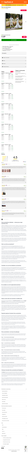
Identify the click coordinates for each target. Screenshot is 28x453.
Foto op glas (3, 410)
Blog (2, 429)
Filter (3, 162)
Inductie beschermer (4, 391)
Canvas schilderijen (4, 393)
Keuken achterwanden (5, 397)
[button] (14, 40)
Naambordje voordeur (5, 395)
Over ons (3, 431)
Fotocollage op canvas (5, 418)
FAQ (2, 425)
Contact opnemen (4, 427)
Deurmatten (3, 401)
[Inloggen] (24, 2)
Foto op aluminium (4, 412)
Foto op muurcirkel (4, 416)
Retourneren (3, 433)
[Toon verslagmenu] (25, 173)
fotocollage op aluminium (16, 300)
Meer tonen (2, 81)
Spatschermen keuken (5, 403)
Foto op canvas (4, 408)
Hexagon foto (4, 414)
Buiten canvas (4, 399)
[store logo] (8, 2)
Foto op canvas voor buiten (5, 420)
